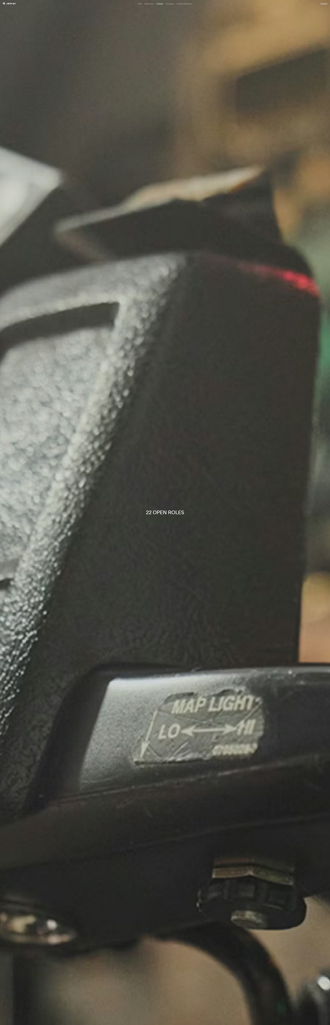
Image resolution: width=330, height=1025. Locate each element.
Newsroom (149, 4)
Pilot (140, 4)
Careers (159, 4)
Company (170, 4)
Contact (323, 4)
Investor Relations (184, 4)
